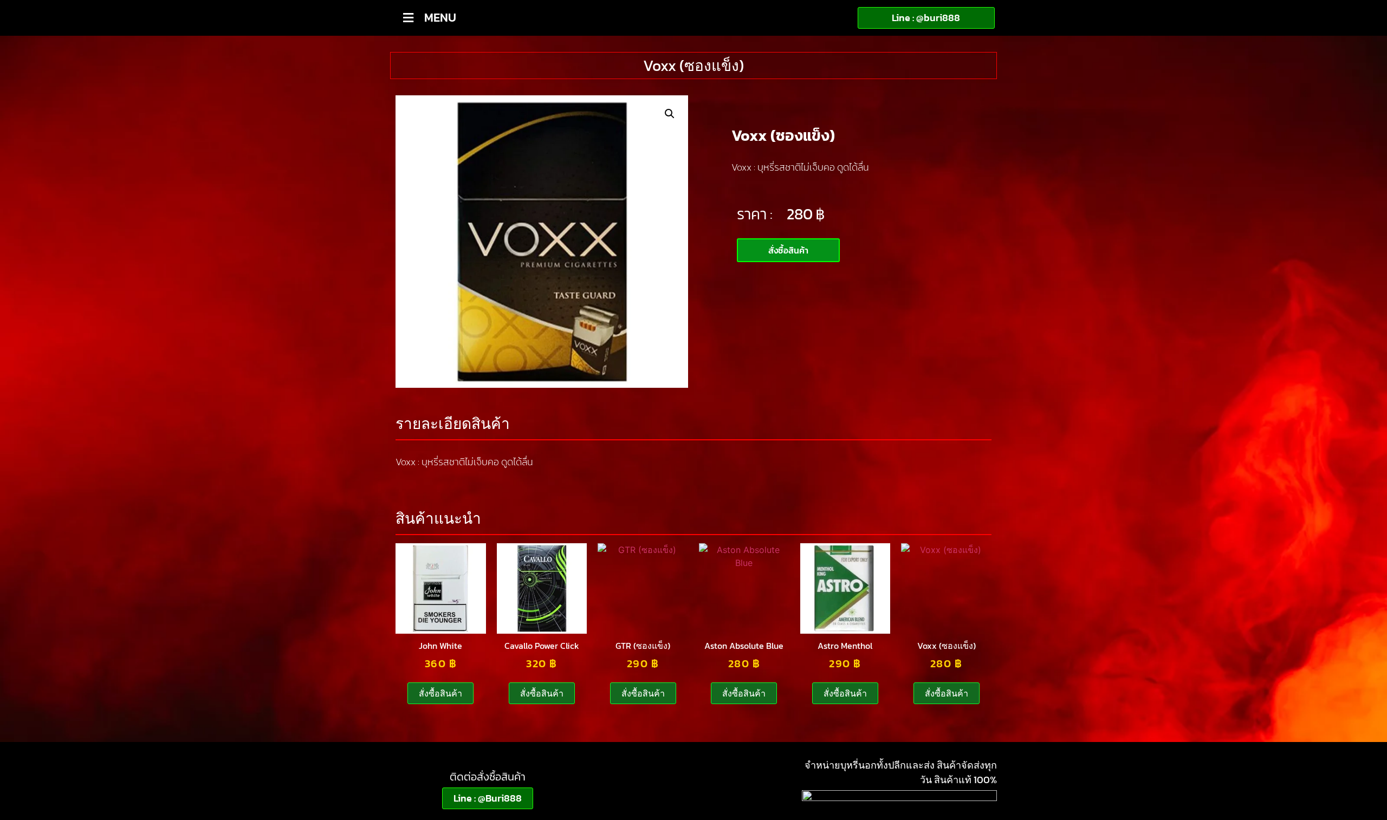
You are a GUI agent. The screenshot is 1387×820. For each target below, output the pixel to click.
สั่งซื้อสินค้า (440, 693)
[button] (669, 113)
